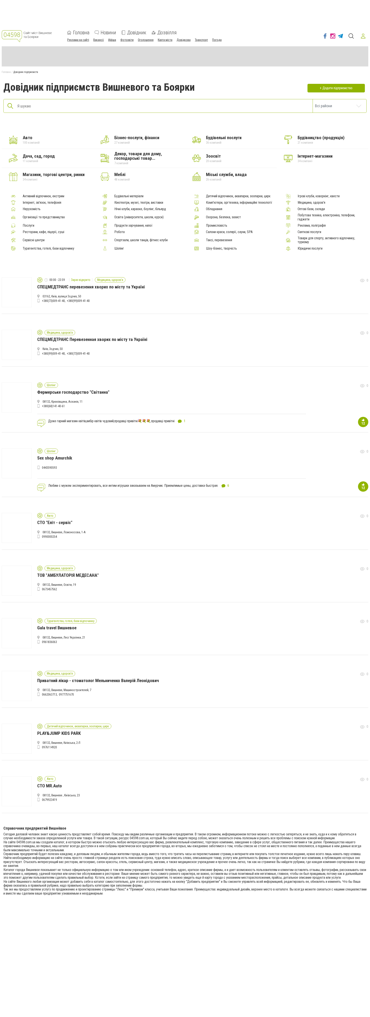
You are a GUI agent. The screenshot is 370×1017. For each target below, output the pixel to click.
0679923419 (49, 800)
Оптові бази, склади (311, 209)
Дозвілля (167, 32)
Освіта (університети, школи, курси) (139, 217)
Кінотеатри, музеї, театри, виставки (138, 203)
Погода (217, 40)
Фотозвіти (127, 40)
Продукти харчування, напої (133, 226)
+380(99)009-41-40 (78, 301)
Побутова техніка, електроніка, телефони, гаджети (326, 217)
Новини (108, 32)
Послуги (28, 226)
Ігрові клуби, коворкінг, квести (319, 196)
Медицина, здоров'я (311, 203)
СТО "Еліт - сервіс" (54, 522)
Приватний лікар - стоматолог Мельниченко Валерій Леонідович (98, 680)
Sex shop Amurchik (54, 458)
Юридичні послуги (310, 248)
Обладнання (214, 209)
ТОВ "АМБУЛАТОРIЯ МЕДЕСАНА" (68, 575)
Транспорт (201, 40)
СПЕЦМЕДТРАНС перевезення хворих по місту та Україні (91, 286)
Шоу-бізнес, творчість (221, 248)
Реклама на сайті (78, 40)
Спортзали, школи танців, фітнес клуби (141, 240)
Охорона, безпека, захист (223, 217)
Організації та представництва (44, 217)
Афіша (112, 40)
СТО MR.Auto (49, 785)
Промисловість (216, 226)
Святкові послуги (309, 232)
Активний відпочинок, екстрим (43, 196)
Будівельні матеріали (128, 196)
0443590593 (49, 467)
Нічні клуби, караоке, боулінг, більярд (140, 209)
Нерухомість (31, 209)
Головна (81, 32)
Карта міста (165, 40)
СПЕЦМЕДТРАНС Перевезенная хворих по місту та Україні (92, 339)
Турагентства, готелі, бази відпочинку (48, 248)
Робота (119, 232)
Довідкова (184, 40)
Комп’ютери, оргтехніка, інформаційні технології (239, 203)
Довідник (136, 32)
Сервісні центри (34, 240)
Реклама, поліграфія (312, 226)
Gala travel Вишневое (56, 627)
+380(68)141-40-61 (53, 406)
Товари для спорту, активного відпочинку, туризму (326, 240)
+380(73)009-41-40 (53, 301)
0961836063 (49, 642)
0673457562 (49, 589)
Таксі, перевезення (219, 240)
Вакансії (98, 40)
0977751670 (66, 694)
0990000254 (49, 536)
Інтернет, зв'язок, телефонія (42, 203)
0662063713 (49, 694)
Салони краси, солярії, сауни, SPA (229, 232)
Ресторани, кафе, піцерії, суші (43, 232)
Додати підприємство (337, 88)
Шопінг (119, 248)
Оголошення (146, 40)
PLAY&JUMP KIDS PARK (59, 733)
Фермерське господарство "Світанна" (73, 392)
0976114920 (49, 747)
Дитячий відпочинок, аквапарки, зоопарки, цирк (238, 196)
